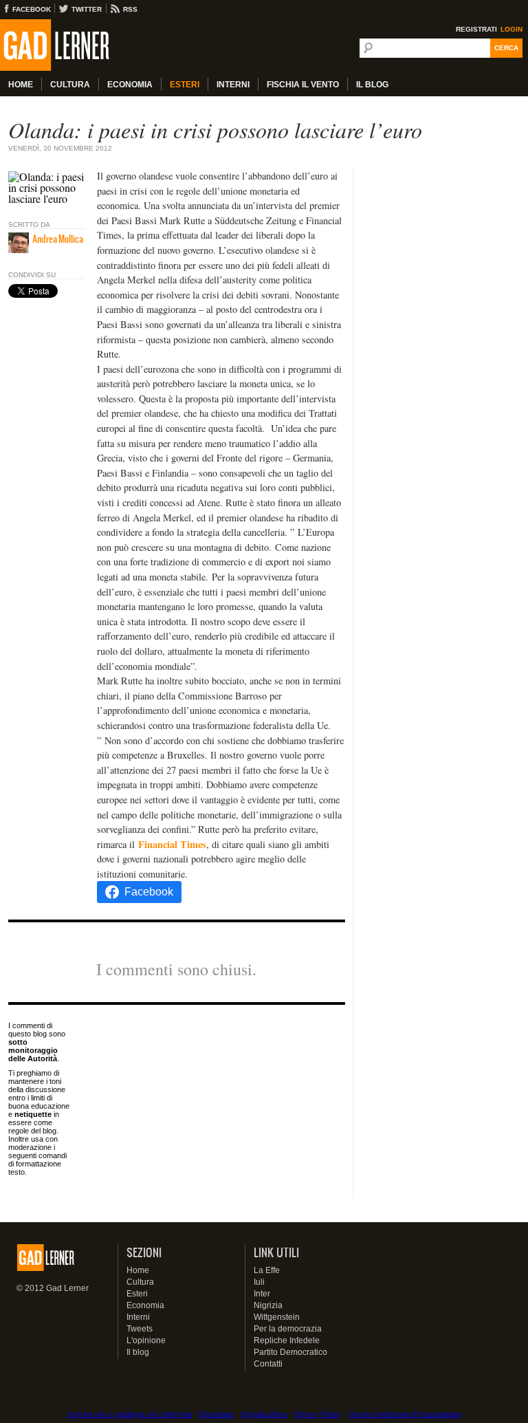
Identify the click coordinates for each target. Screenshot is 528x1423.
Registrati (476, 29)
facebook (31, 9)
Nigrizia (268, 1305)
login (511, 29)
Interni (233, 84)
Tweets (139, 1329)
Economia (130, 84)
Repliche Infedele (287, 1340)
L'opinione (146, 1340)
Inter (262, 1294)
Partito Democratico (290, 1352)
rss (130, 9)
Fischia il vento (303, 84)
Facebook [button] (148, 892)
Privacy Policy (318, 1413)
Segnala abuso (264, 1413)
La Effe (267, 1270)
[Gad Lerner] (79, 45)
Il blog (137, 1352)
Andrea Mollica (57, 238)
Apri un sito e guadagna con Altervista (129, 1413)
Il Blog (372, 84)
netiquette (33, 1114)
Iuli (259, 1282)
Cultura (70, 84)
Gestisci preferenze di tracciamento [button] (405, 1413)
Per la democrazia (288, 1329)
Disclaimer (216, 1413)
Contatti (268, 1364)
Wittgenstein (277, 1317)
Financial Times (172, 844)
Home (20, 84)
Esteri (184, 84)
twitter (87, 9)
